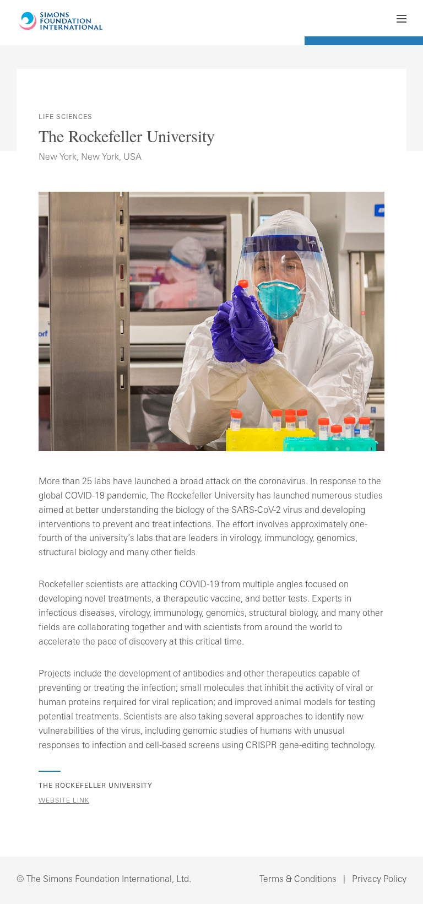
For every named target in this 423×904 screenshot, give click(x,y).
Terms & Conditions (298, 879)
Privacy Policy (379, 879)
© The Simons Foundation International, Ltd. (104, 879)
